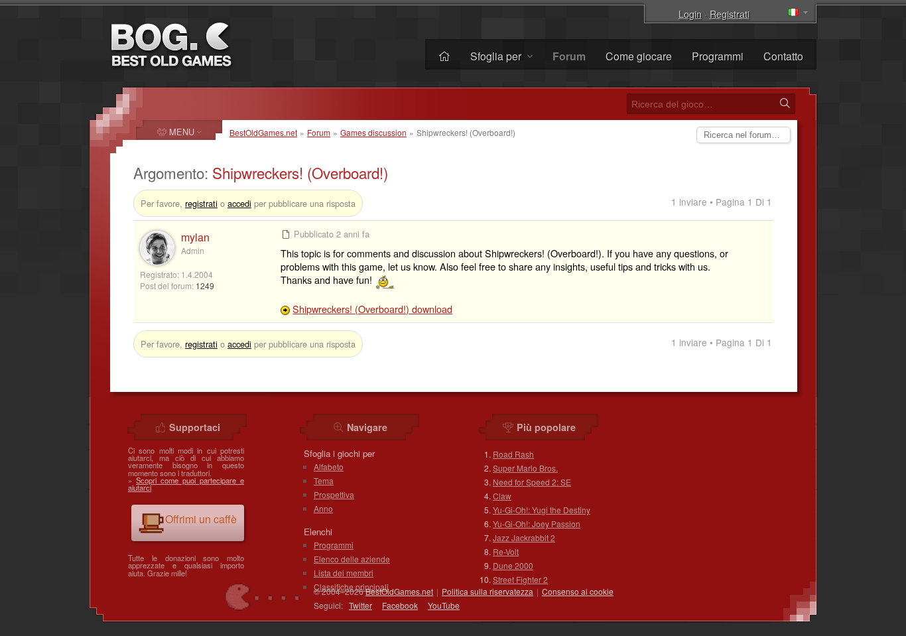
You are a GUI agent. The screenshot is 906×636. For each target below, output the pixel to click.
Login (690, 14)
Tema (324, 480)
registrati (201, 203)
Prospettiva (334, 494)
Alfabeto (329, 466)
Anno (323, 508)
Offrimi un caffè (201, 519)
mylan (195, 237)
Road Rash (513, 454)
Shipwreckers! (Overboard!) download (372, 309)
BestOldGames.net (263, 132)
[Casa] (444, 56)
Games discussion (373, 132)
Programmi (718, 56)
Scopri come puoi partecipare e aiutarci (186, 484)
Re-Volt (506, 551)
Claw (502, 495)
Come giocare (639, 56)
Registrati (729, 14)
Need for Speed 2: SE (532, 481)
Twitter (360, 605)
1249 (205, 285)
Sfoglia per (497, 56)
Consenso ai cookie (578, 591)
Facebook (400, 605)
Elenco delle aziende (352, 558)
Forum (318, 132)
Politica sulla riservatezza (487, 591)
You (444, 605)
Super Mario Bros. (525, 468)
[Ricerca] (784, 103)
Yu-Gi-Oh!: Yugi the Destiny (541, 509)
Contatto (783, 56)
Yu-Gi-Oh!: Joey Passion (536, 523)
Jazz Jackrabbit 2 (524, 537)
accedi (239, 203)
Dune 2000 (513, 565)
